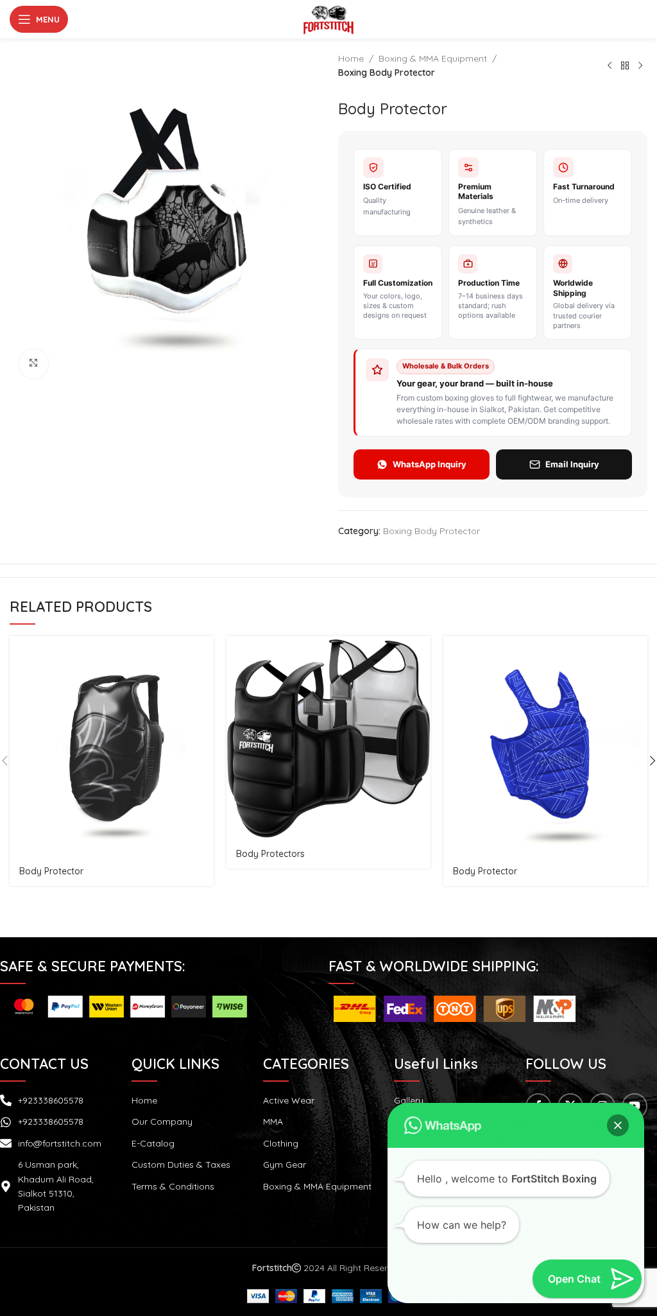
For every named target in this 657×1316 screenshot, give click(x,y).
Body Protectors (270, 854)
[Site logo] (328, 18)
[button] (618, 1125)
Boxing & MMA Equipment (433, 58)
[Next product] (640, 65)
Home (351, 58)
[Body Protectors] (328, 738)
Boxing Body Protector (386, 72)
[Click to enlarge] (33, 363)
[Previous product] (609, 65)
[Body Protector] (112, 747)
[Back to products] (625, 65)
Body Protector (51, 871)
